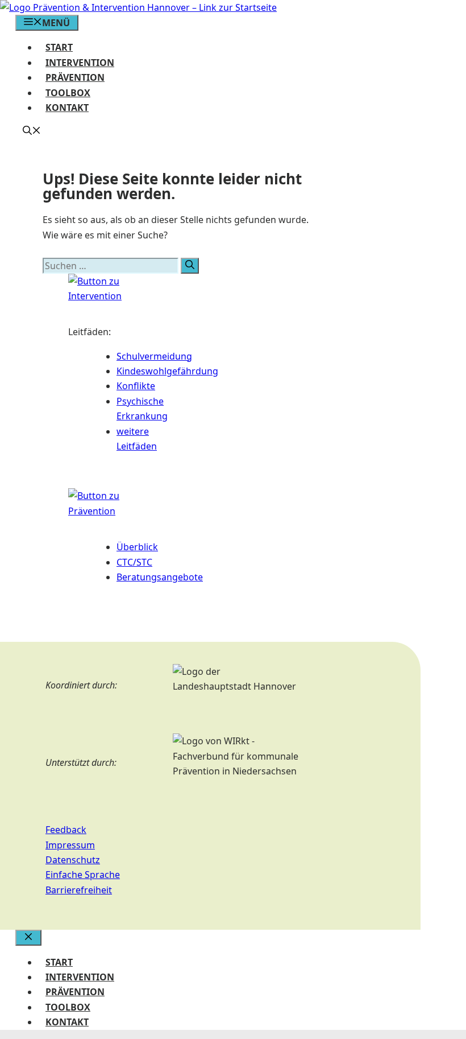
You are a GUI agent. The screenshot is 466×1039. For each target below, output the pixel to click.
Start (59, 47)
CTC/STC (134, 562)
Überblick (137, 547)
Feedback (65, 829)
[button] (31, 131)
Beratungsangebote (159, 577)
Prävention (75, 77)
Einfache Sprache (82, 874)
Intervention (79, 62)
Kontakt (67, 107)
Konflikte (135, 386)
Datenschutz (72, 860)
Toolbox (67, 92)
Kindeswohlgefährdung (167, 371)
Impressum (70, 845)
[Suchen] (190, 266)
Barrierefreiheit (78, 890)
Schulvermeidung (154, 356)
